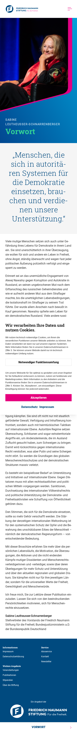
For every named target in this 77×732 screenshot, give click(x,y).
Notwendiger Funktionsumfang (38, 362)
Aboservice (46, 651)
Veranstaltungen (11, 670)
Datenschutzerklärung (13, 656)
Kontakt (45, 656)
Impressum (8, 651)
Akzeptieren (39, 397)
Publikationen (9, 675)
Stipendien (8, 680)
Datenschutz (29, 407)
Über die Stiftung (11, 685)
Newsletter (46, 661)
